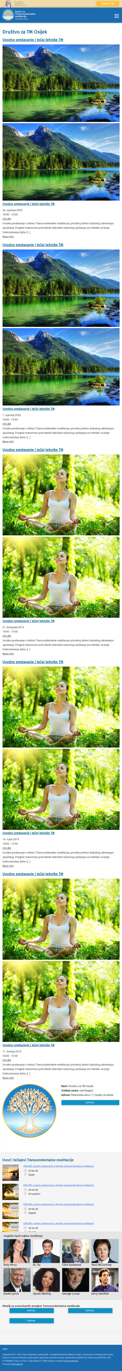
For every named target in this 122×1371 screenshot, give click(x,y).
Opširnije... (90, 1102)
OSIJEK (7, 218)
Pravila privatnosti (70, 1361)
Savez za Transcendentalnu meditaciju (25, 14)
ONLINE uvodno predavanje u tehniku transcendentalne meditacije (58, 1166)
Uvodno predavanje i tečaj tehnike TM (33, 40)
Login (4, 1349)
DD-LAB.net (18, 1364)
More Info (8, 236)
